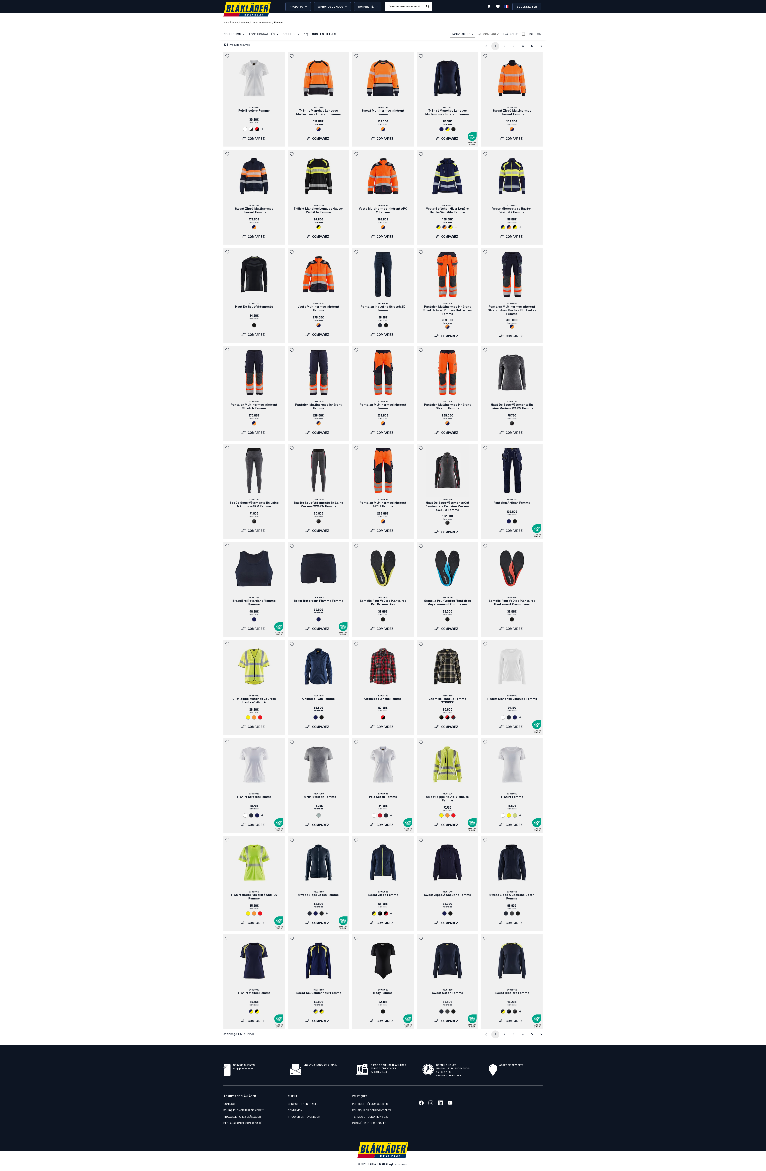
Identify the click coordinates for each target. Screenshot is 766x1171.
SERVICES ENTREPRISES (303, 1104)
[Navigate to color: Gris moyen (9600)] (512, 913)
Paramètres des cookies (369, 1123)
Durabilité (366, 7)
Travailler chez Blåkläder (242, 1117)
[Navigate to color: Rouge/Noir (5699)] (257, 129)
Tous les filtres (323, 34)
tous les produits (261, 23)
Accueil (245, 23)
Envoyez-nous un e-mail (320, 1065)
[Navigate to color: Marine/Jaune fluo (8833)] (251, 1011)
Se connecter (527, 7)
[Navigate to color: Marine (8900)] (441, 129)
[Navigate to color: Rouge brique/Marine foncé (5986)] (453, 717)
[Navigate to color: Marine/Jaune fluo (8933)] (447, 129)
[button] (227, 56)
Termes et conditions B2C (370, 1117)
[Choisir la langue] (506, 6)
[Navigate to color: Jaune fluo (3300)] (248, 717)
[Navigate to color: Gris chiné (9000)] (318, 815)
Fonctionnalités (262, 34)
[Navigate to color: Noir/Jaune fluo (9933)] (318, 227)
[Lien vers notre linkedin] (440, 1103)
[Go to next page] (541, 46)
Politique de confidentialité (372, 1110)
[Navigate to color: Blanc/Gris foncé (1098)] (251, 129)
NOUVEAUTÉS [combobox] (461, 34)
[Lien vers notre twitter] (430, 1103)
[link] (254, 99)
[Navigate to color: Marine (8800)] (509, 521)
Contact (229, 1104)
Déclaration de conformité (242, 1123)
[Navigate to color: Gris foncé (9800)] (321, 913)
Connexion (295, 1110)
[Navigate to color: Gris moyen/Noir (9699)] (512, 423)
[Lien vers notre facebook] (421, 1103)
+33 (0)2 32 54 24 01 (243, 1068)
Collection (232, 34)
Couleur (289, 34)
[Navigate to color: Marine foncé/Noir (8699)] (380, 913)
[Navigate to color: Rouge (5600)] (380, 815)
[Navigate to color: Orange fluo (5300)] (254, 717)
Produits (296, 7)
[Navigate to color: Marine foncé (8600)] (380, 325)
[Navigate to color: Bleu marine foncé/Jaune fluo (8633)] (374, 913)
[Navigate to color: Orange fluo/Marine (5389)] (318, 129)
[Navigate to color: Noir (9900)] (453, 129)
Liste (531, 34)
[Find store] (489, 7)
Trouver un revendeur (304, 1117)
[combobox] (462, 34)
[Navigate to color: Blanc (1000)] (245, 129)
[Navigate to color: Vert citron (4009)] (515, 815)
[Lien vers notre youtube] (450, 1103)
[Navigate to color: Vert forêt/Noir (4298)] (441, 717)
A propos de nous (330, 7)
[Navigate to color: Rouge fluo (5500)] (260, 717)
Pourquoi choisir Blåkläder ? (243, 1110)
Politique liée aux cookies (370, 1104)
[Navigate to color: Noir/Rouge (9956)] (386, 913)
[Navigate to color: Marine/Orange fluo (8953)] (254, 227)
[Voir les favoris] (497, 6)
